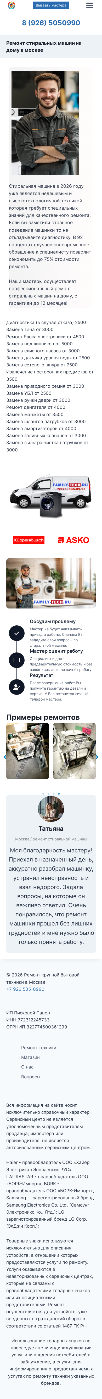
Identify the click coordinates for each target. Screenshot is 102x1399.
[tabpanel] (27, 751)
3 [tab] (53, 793)
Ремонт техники (38, 1047)
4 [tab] (58, 793)
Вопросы (30, 1076)
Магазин (30, 1057)
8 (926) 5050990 (51, 23)
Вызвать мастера (51, 5)
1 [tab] (43, 793)
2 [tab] (48, 793)
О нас (27, 1067)
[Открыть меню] (89, 5)
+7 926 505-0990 (25, 989)
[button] (5, 754)
